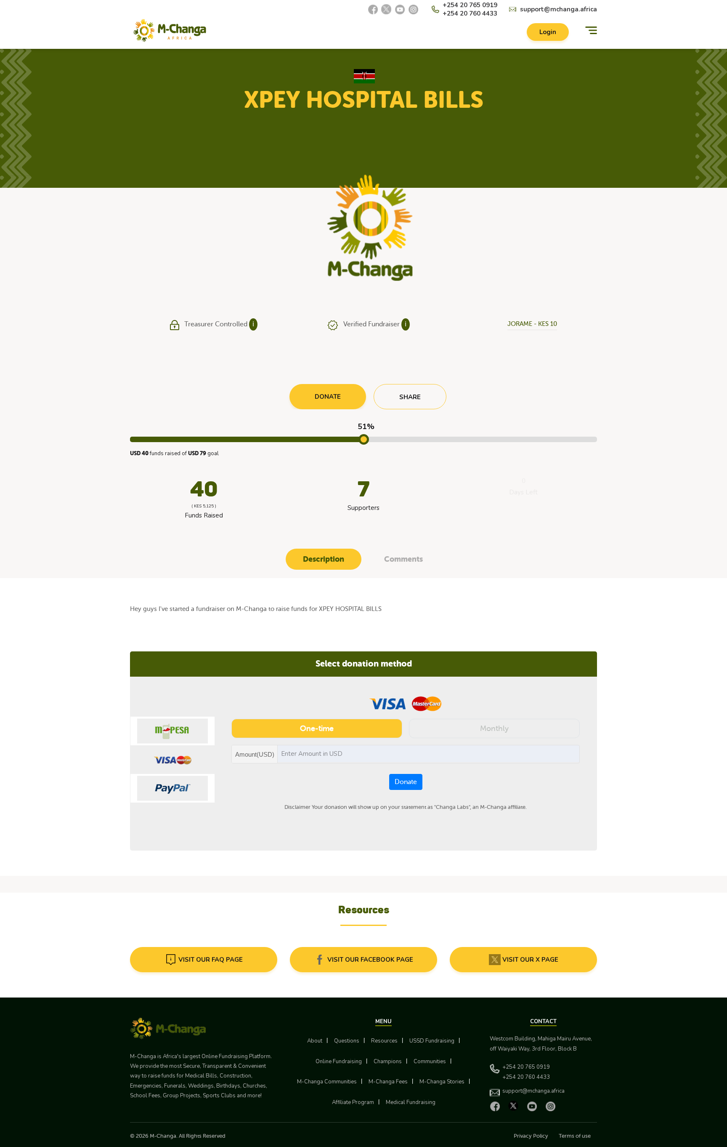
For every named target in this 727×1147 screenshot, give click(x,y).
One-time (317, 728)
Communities (430, 1061)
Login (547, 32)
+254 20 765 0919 (470, 5)
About (314, 1041)
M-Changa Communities (327, 1082)
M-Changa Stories (441, 1082)
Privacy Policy (531, 1136)
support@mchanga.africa (558, 9)
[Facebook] (373, 9)
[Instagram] (413, 9)
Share (410, 397)
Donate (406, 782)
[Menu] (591, 31)
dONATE (328, 396)
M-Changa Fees (388, 1082)
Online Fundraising (339, 1061)
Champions (388, 1061)
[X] (386, 9)
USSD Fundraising (431, 1041)
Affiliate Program (353, 1102)
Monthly (494, 728)
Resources (384, 1041)
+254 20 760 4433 (470, 13)
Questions (346, 1041)
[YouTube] (400, 9)
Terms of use (575, 1136)
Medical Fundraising (410, 1102)
